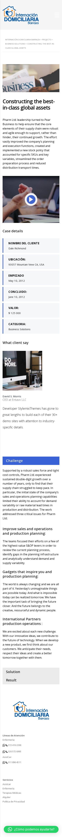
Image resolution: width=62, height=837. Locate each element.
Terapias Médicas (12, 792)
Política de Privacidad (14, 801)
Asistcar (7, 784)
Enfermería (8, 788)
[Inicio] (21, 15)
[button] (31, 829)
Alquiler (7, 797)
